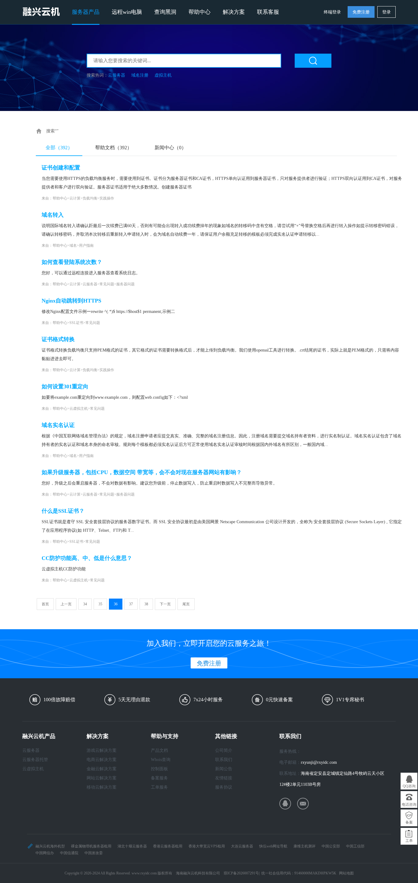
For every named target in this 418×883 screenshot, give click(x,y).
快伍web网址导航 (273, 846)
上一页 (66, 604)
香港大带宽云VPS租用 (206, 846)
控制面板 (159, 769)
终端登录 (332, 12)
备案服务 (159, 778)
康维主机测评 (304, 846)
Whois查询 (160, 759)
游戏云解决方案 (102, 750)
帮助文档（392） (113, 147)
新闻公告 (223, 769)
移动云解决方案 (102, 787)
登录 (386, 12)
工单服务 (159, 787)
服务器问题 (125, 284)
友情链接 (223, 778)
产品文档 (159, 750)
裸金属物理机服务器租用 (91, 846)
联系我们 (223, 759)
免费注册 (361, 12)
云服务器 (116, 75)
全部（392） (59, 147)
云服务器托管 (35, 759)
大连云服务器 (242, 846)
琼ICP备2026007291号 (241, 873)
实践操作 (106, 198)
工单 (409, 841)
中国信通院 (69, 853)
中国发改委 (93, 853)
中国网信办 (44, 853)
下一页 (165, 604)
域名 (73, 245)
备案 (409, 822)
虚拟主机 (163, 75)
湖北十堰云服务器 (132, 846)
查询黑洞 (165, 12)
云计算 (74, 198)
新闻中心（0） (170, 147)
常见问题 (106, 284)
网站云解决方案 (102, 778)
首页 (45, 604)
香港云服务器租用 (167, 846)
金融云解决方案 (102, 769)
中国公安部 (331, 846)
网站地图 (346, 873)
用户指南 (86, 245)
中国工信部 (355, 846)
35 (100, 604)
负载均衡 (90, 198)
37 (131, 604)
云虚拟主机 (78, 408)
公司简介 (223, 750)
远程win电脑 (127, 12)
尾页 (186, 604)
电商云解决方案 (102, 759)
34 (85, 604)
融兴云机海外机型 (50, 846)
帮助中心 (199, 12)
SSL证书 (76, 323)
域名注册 (139, 75)
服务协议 (223, 787)
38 (146, 604)
